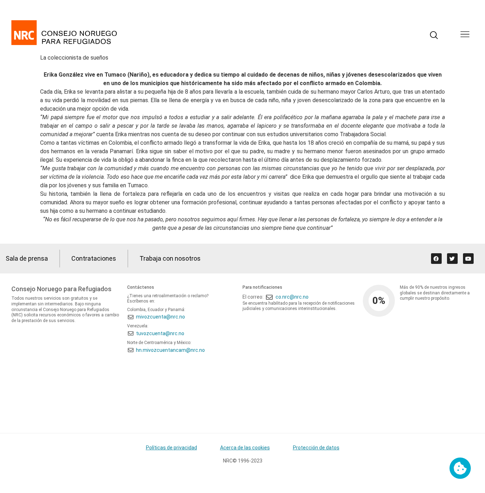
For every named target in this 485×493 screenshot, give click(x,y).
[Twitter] (452, 258)
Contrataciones (93, 258)
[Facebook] (436, 258)
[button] (465, 35)
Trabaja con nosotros (170, 258)
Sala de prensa (27, 258)
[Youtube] (468, 258)
